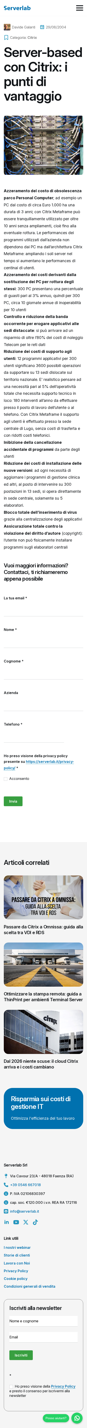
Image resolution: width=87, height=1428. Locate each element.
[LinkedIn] (6, 1222)
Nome (10, 629)
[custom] (35, 1222)
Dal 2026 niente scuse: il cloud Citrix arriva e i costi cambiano (41, 1064)
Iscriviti (21, 1355)
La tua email (15, 598)
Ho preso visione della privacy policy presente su (39, 762)
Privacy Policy (16, 1271)
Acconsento (18, 778)
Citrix (32, 37)
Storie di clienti (17, 1255)
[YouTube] (16, 1222)
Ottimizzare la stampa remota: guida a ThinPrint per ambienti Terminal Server (43, 996)
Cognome (14, 661)
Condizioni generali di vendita (29, 1286)
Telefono (13, 724)
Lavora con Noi (17, 1263)
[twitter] (26, 1222)
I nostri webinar (17, 1247)
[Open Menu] (79, 7)
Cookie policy (15, 1278)
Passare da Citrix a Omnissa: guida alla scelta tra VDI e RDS (43, 929)
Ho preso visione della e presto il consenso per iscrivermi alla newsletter (42, 1391)
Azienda (11, 692)
